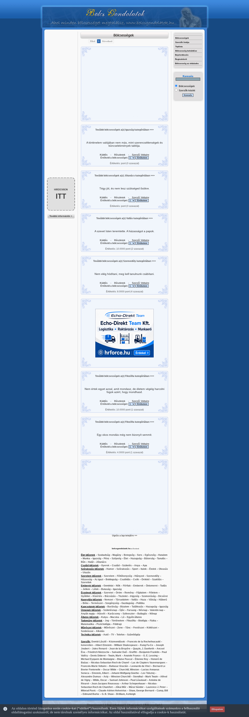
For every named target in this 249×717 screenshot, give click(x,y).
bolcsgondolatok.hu (121, 548)
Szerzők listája (182, 42)
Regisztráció (181, 59)
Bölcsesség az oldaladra (187, 63)
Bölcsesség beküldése (186, 51)
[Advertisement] (61, 40)
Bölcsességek (182, 38)
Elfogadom (217, 709)
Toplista (179, 46)
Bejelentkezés (182, 55)
